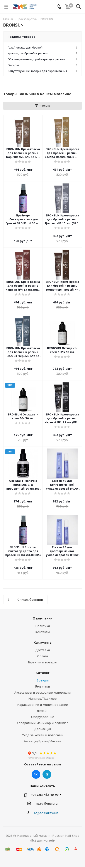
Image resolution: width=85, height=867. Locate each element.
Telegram (46, 774)
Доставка (42, 650)
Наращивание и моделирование (42, 705)
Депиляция (42, 729)
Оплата (42, 656)
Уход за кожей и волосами (42, 735)
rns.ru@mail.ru (46, 803)
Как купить (43, 642)
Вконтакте (36, 774)
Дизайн (42, 711)
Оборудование (42, 717)
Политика (42, 626)
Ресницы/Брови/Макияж (42, 741)
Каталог (42, 673)
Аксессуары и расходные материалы (42, 693)
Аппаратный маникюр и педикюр (42, 723)
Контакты (42, 632)
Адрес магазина (46, 813)
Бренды (43, 680)
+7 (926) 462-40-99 (44, 795)
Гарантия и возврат (42, 662)
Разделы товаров (21, 37)
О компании (42, 618)
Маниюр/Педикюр (42, 699)
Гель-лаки (42, 686)
